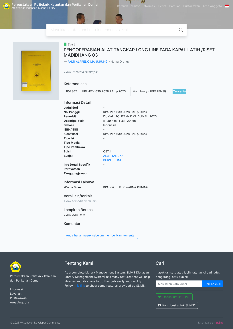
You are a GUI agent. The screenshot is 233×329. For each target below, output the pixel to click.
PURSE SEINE (112, 160)
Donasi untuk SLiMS (176, 297)
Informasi (149, 6)
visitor (135, 6)
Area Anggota (212, 6)
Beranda (122, 6)
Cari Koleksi (212, 284)
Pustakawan (191, 6)
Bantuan (174, 6)
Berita (162, 6)
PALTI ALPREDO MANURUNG (88, 61)
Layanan (15, 293)
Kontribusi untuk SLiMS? (179, 305)
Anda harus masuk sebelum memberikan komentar (101, 235)
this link (79, 285)
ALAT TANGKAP (114, 156)
